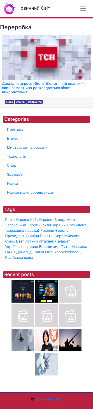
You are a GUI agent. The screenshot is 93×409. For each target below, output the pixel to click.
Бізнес (12, 138)
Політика (15, 129)
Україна (22, 219)
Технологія (16, 156)
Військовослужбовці (63, 252)
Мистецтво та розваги (27, 147)
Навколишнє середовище (30, 192)
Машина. (79, 246)
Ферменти (35, 101)
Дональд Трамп (30, 252)
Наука (12, 183)
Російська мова (19, 257)
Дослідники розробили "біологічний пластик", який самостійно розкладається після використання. (43, 87)
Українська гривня (21, 246)
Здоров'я (15, 174)
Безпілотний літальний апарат (43, 241)
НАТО (10, 252)
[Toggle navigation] (83, 8)
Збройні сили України (46, 225)
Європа (61, 230)
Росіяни (47, 230)
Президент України (22, 236)
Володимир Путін (54, 246)
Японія (20, 101)
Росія (10, 219)
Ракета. (46, 236)
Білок (9, 101)
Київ (34, 219)
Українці (46, 219)
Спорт (12, 165)
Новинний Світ (33, 8)
